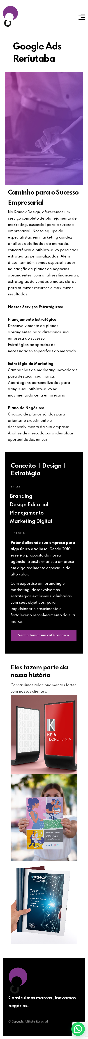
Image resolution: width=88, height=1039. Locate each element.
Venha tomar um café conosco (43, 635)
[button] (78, 1029)
